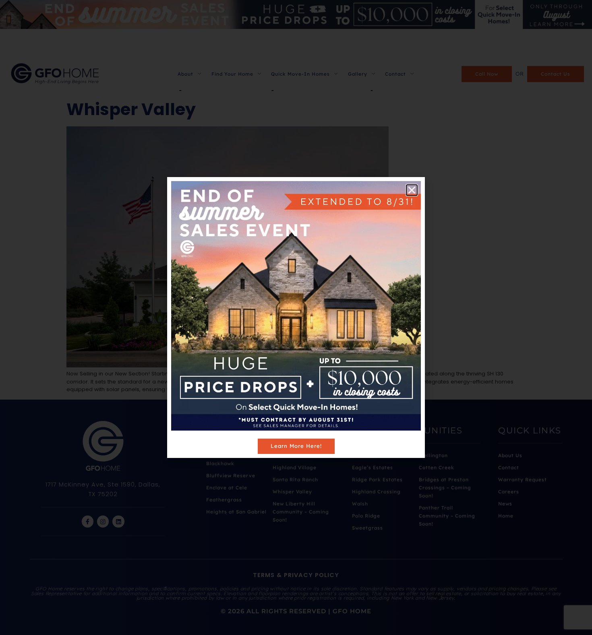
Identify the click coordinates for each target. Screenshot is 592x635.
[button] (412, 190)
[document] (296, 317)
